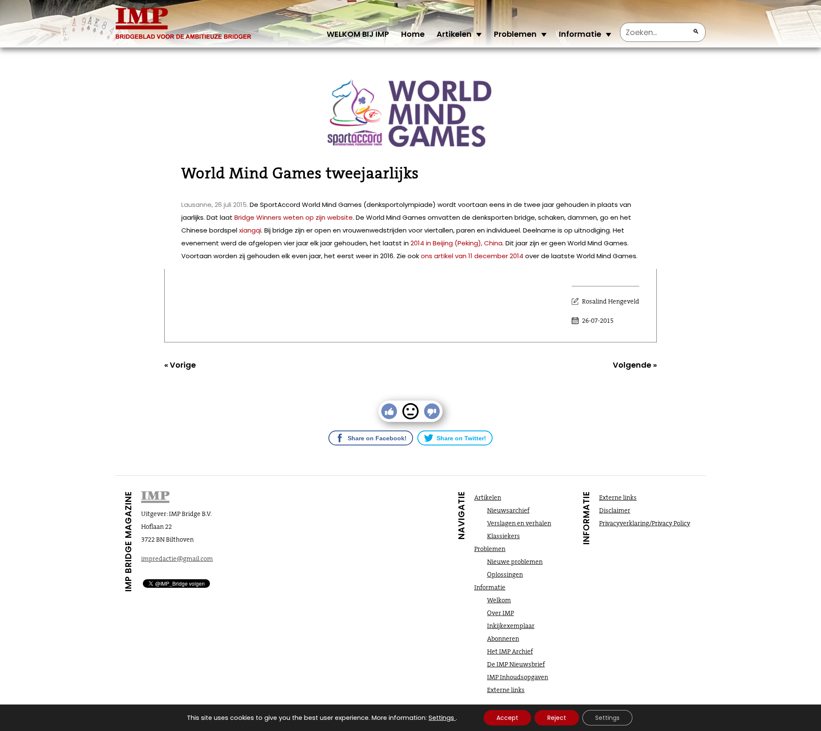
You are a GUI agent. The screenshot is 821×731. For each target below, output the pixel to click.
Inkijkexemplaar (511, 626)
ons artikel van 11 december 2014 (472, 255)
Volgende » (635, 365)
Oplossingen (505, 574)
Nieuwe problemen (515, 561)
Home (413, 34)
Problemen (515, 34)
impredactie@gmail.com (177, 558)
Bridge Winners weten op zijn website (293, 217)
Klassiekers (503, 536)
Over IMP (500, 613)
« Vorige (180, 365)
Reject (556, 717)
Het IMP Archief (510, 651)
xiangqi (250, 230)
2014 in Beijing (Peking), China (456, 243)
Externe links (506, 690)
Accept (507, 717)
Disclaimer (614, 510)
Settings (441, 718)
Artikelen (454, 34)
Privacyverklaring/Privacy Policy (644, 523)
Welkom (499, 600)
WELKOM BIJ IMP (358, 34)
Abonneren (503, 638)
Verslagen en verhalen (519, 523)
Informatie (580, 34)
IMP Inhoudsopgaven (517, 677)
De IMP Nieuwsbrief (516, 664)
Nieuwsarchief (508, 510)
